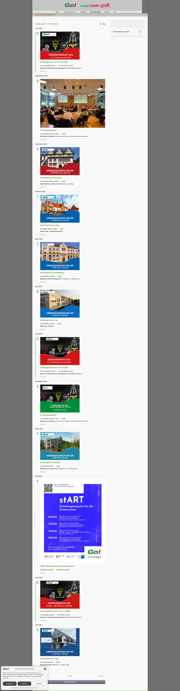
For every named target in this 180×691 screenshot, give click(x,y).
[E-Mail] (140, 32)
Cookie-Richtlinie (15, 687)
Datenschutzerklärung (26, 687)
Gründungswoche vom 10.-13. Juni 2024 (54, 62)
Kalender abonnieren (70, 682)
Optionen (39, 683)
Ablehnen (24, 683)
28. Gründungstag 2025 (48, 415)
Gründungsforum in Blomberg (50, 178)
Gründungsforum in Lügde (49, 658)
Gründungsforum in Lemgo (49, 225)
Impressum (35, 687)
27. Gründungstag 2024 (48, 130)
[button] (45, 669)
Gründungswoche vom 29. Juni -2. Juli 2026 (55, 611)
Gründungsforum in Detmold (50, 462)
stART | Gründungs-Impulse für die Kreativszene (57, 566)
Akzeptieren (9, 683)
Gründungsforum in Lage (49, 320)
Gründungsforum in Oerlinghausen (52, 272)
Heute (70, 676)
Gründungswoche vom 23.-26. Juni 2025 (54, 367)
